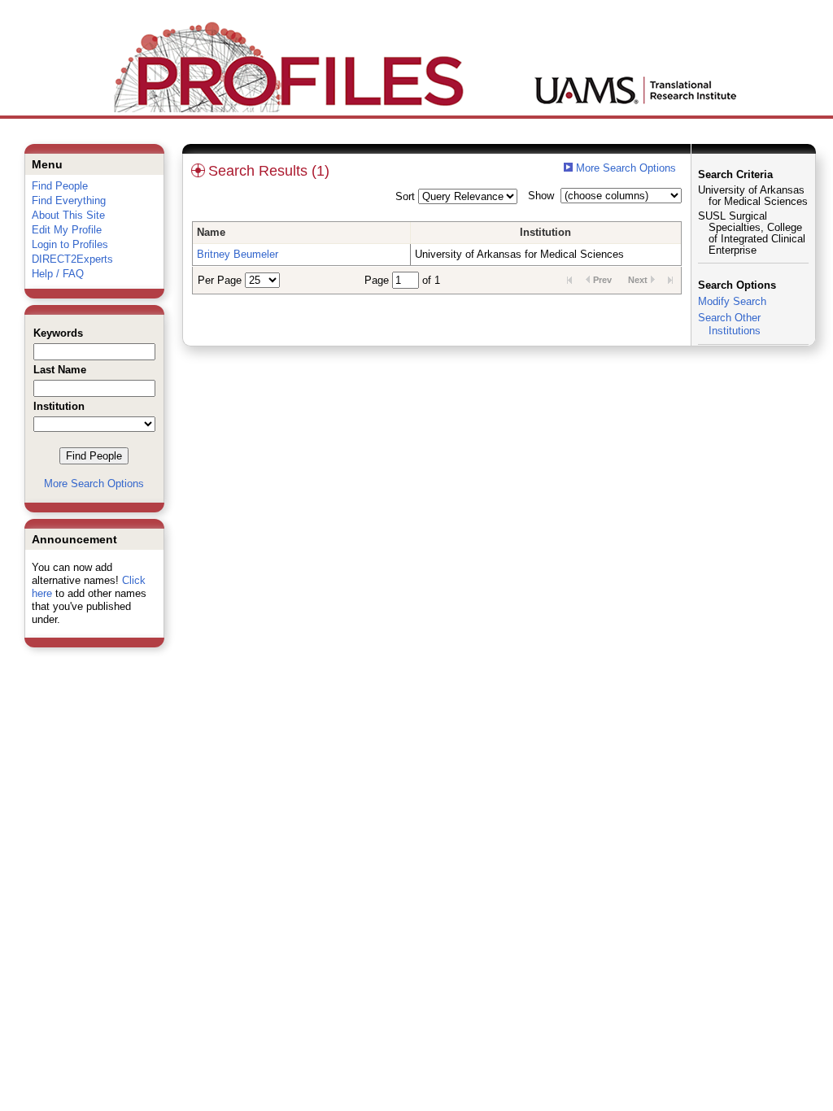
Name (211, 232)
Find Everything (69, 200)
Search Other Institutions (729, 324)
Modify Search (732, 301)
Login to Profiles (70, 244)
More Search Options (94, 483)
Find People (60, 186)
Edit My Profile (67, 230)
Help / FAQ (58, 274)
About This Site (68, 215)
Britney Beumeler (237, 254)
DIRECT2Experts (72, 259)
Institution (545, 232)
